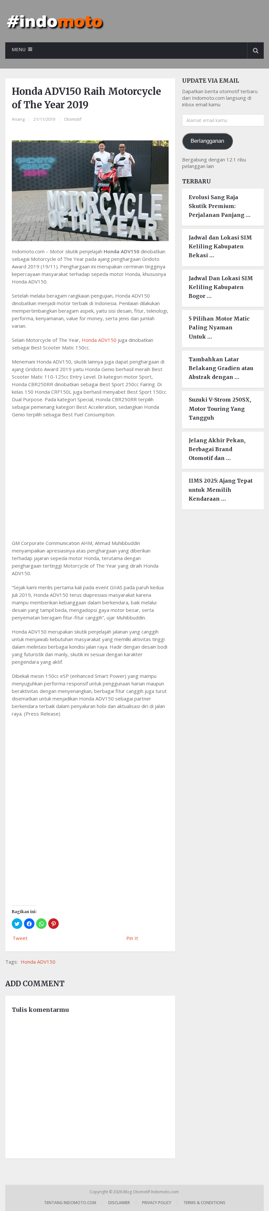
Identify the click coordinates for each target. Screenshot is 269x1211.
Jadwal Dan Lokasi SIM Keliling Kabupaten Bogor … (221, 287)
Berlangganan (207, 141)
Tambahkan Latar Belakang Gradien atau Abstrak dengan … (221, 368)
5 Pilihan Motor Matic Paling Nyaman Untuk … (219, 327)
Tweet (20, 938)
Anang (18, 119)
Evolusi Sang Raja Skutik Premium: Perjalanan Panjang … (219, 206)
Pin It (132, 938)
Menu (19, 49)
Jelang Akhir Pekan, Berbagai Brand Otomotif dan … (217, 449)
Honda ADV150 (99, 340)
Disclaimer (119, 1202)
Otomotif (72, 119)
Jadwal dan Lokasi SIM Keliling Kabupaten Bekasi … (220, 246)
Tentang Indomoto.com (70, 1202)
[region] (90, 477)
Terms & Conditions (204, 1202)
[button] (17, 923)
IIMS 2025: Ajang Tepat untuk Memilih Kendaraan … (221, 489)
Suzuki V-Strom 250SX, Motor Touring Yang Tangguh (220, 408)
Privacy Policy (156, 1202)
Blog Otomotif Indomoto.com (151, 1192)
